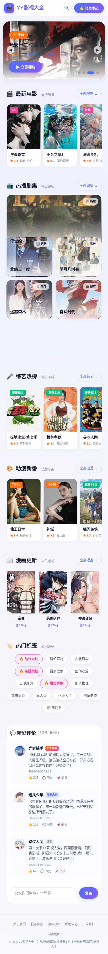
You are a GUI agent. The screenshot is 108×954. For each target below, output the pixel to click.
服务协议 (36, 924)
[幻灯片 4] (97, 72)
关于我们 (19, 924)
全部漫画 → (89, 560)
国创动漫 (82, 671)
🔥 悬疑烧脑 (28, 671)
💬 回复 (47, 778)
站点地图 (54, 934)
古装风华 (82, 659)
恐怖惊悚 (54, 708)
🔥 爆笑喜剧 (54, 683)
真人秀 (41, 696)
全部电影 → (89, 94)
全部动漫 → (89, 468)
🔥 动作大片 (28, 659)
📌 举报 (62, 778)
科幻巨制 (56, 659)
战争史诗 (90, 696)
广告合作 (88, 924)
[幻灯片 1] (79, 72)
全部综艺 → (89, 376)
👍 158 (34, 824)
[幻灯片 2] (84, 72)
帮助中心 (71, 924)
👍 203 (34, 777)
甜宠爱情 (56, 671)
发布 (88, 893)
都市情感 (18, 696)
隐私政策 (54, 924)
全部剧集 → (89, 186)
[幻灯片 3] (90, 72)
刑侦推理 (82, 683)
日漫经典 (26, 683)
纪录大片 (65, 696)
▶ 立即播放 (25, 67)
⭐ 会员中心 (89, 9)
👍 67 (33, 871)
